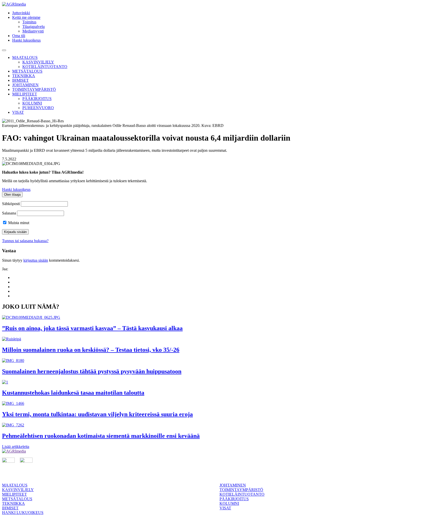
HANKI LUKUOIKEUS (22, 512)
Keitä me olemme (26, 17)
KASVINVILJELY (38, 62)
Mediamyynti (33, 31)
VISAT (18, 112)
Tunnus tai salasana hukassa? (25, 241)
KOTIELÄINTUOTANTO (44, 66)
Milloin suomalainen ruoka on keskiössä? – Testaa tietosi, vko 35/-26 (90, 349)
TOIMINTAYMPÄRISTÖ (34, 89)
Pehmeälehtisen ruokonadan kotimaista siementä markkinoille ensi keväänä (101, 435)
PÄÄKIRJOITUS (37, 98)
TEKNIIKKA (23, 76)
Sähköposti (11, 204)
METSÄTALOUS (27, 71)
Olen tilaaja (12, 194)
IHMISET (20, 80)
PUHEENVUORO (38, 108)
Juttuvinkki (21, 13)
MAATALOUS (25, 57)
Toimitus (29, 22)
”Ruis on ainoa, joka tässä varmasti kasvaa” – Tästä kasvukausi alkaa (92, 328)
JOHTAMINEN (25, 85)
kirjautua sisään (35, 260)
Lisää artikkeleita (15, 446)
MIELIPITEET (24, 94)
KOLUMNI (32, 103)
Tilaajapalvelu (33, 26)
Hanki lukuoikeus (26, 40)
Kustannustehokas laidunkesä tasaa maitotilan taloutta (73, 392)
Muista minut (18, 223)
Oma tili (18, 36)
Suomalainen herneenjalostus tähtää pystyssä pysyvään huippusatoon (91, 371)
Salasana (9, 213)
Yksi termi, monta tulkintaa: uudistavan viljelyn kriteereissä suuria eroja (97, 414)
